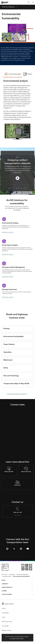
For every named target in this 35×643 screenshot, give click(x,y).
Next (26, 188)
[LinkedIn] (30, 565)
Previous (9, 188)
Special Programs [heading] (7, 594)
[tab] (12, 74)
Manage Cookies (6, 630)
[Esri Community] (22, 568)
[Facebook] (22, 565)
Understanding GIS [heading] (7, 587)
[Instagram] (26, 568)
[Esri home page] (4, 2)
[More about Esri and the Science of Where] (5, 567)
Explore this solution (7, 232)
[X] (26, 565)
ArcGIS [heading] (3, 580)
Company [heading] (4, 591)
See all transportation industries (17, 394)
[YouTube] (30, 568)
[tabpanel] (17, 109)
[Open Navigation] (33, 2)
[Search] (28, 2)
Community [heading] (5, 584)
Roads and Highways (8, 7)
